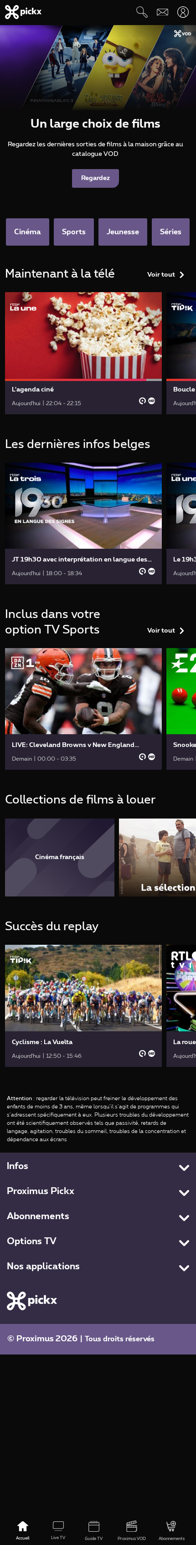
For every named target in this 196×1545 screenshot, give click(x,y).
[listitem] (59, 857)
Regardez (95, 178)
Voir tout (161, 275)
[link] (83, 353)
